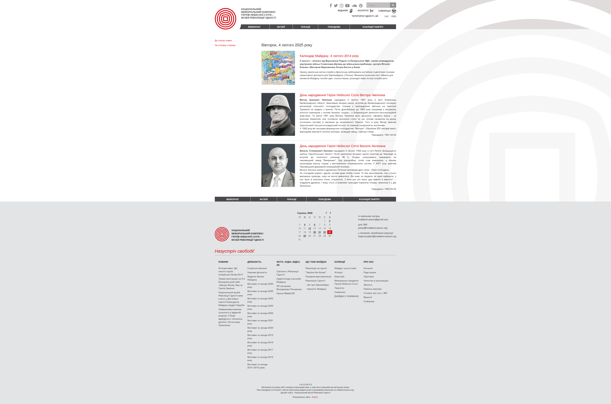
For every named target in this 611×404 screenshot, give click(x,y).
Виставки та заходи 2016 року (260, 358)
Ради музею (370, 272)
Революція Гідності (315, 280)
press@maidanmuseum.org (372, 227)
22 (324, 232)
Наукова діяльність (257, 272)
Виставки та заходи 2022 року (260, 314)
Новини (223, 261)
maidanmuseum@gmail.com (373, 219)
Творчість (339, 287)
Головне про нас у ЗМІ (375, 292)
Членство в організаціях (376, 280)
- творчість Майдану (316, 288)
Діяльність (254, 261)
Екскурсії (363, 10)
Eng (393, 16)
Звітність (368, 284)
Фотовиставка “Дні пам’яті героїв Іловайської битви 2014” (230, 271)
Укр (386, 16)
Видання (343, 10)
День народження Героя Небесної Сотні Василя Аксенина (342, 146)
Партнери (369, 276)
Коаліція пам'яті (373, 26)
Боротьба (339, 276)
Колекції (339, 261)
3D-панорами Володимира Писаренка (289, 287)
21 (319, 232)
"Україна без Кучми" (316, 272)
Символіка (339, 292)
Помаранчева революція (318, 276)
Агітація (338, 272)
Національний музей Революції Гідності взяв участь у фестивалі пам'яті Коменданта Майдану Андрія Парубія (231, 299)
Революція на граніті (316, 268)
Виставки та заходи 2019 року (260, 336)
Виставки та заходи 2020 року (260, 329)
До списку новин (223, 40)
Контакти (368, 268)
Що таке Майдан (316, 261)
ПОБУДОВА (334, 26)
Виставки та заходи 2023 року (260, 307)
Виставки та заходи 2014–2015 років (257, 366)
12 (309, 228)
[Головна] (228, 21)
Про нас (369, 261)
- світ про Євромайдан (317, 284)
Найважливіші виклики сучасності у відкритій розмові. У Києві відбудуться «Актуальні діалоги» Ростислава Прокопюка (230, 317)
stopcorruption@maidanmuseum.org (377, 236)
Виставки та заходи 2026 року (260, 285)
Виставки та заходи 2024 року (260, 300)
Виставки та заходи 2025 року (260, 292)
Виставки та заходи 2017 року (260, 351)
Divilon (315, 397)
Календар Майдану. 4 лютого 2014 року (329, 55)
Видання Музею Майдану (255, 278)
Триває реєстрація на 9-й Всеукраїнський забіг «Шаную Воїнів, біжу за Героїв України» (231, 283)
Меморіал (254, 26)
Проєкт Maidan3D (286, 293)
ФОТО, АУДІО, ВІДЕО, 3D (288, 263)
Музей (281, 26)
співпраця (384, 10)
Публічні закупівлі (373, 288)
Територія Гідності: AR (365, 16)
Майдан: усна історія (345, 268)
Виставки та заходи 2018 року (260, 344)
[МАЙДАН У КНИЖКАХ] (346, 296)
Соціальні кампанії (257, 268)
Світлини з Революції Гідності (287, 273)
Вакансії (368, 297)
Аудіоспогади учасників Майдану (289, 280)
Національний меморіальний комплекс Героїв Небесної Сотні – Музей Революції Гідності (258, 13)
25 (304, 235)
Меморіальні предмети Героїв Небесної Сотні (346, 282)
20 (314, 232)
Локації (305, 26)
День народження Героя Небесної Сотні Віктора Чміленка (342, 95)
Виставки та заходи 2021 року (260, 322)
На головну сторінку (225, 45)
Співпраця (369, 301)
